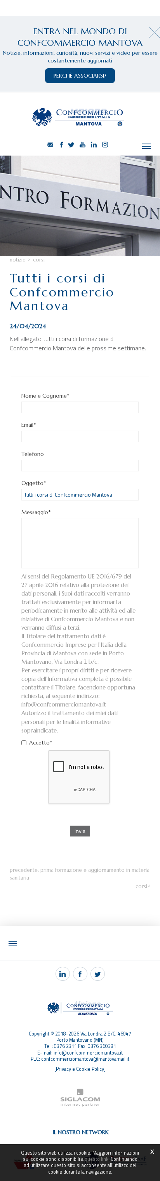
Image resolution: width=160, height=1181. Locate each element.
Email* (28, 424)
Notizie (18, 259)
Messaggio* (35, 512)
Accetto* (40, 742)
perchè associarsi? (80, 75)
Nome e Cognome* (45, 395)
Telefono (32, 453)
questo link (96, 1159)
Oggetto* (33, 483)
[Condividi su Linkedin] (63, 974)
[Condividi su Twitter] (97, 974)
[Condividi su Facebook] (80, 974)
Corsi (39, 259)
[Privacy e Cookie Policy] (80, 1069)
